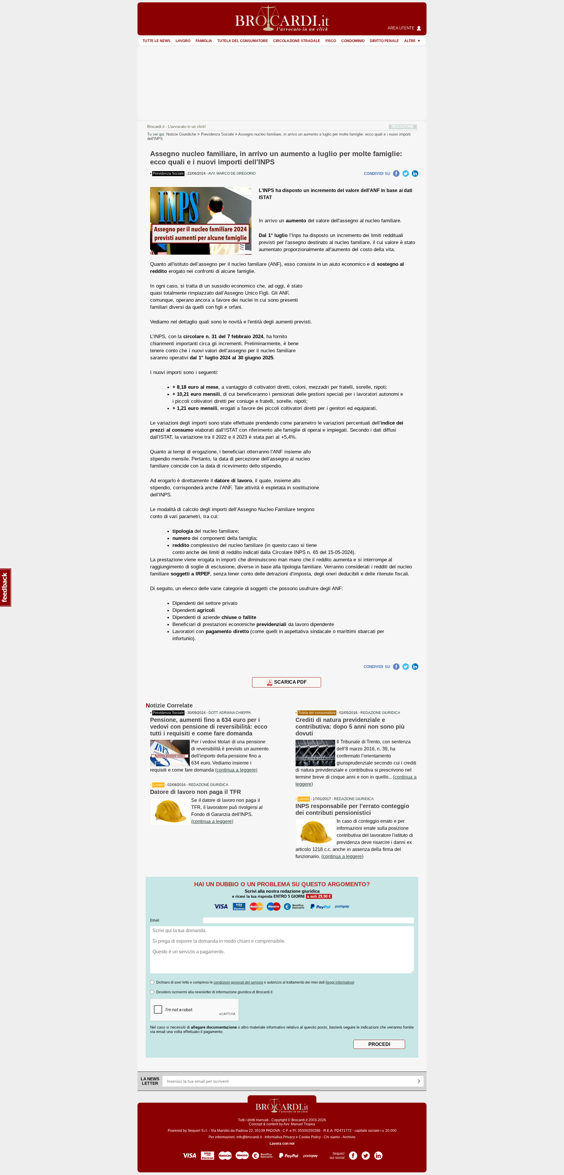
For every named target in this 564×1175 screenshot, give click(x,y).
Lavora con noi (282, 1143)
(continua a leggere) (236, 769)
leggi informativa (340, 982)
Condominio (353, 41)
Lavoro (183, 41)
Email (154, 920)
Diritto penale (384, 41)
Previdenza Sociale (217, 134)
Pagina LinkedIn (378, 1153)
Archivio (349, 1137)
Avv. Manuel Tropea (299, 1124)
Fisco (330, 41)
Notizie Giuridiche (181, 134)
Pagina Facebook (353, 1153)
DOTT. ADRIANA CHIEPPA (230, 713)
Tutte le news (156, 41)
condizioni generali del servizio (238, 982)
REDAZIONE (403, 126)
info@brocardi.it (249, 1137)
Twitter (405, 173)
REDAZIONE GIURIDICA (208, 785)
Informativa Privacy (280, 1137)
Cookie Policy (310, 1137)
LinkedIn (415, 173)
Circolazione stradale (296, 41)
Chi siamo (332, 1137)
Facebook (396, 173)
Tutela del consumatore (242, 41)
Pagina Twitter (366, 1153)
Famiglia (204, 41)
